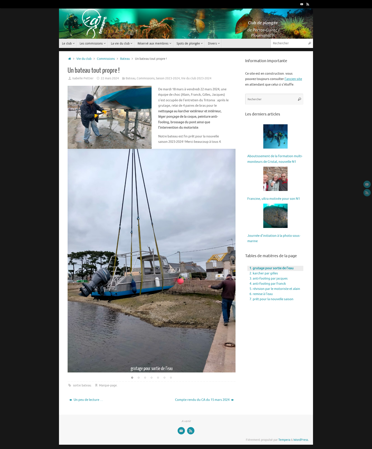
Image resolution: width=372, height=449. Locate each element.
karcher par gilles (265, 273)
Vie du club (83, 59)
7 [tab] (171, 378)
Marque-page (108, 385)
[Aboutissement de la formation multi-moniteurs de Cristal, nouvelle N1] (275, 137)
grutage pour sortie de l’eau (273, 268)
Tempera (284, 440)
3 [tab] (145, 378)
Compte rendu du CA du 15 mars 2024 (202, 400)
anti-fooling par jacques (270, 279)
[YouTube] (302, 4)
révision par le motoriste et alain (276, 289)
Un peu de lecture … (88, 400)
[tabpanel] (152, 260)
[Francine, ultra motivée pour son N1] (275, 180)
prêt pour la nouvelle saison (273, 299)
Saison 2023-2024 (168, 78)
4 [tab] (151, 378)
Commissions (106, 59)
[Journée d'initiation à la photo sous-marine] (275, 217)
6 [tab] (164, 378)
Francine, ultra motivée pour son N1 (273, 199)
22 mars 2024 (110, 78)
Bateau (125, 59)
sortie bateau (82, 385)
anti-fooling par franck (269, 284)
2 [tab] (138, 378)
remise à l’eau (263, 294)
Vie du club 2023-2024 (196, 78)
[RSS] (308, 4)
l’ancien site (293, 79)
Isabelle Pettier (82, 78)
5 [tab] (158, 378)
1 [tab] (132, 378)
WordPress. (301, 440)
